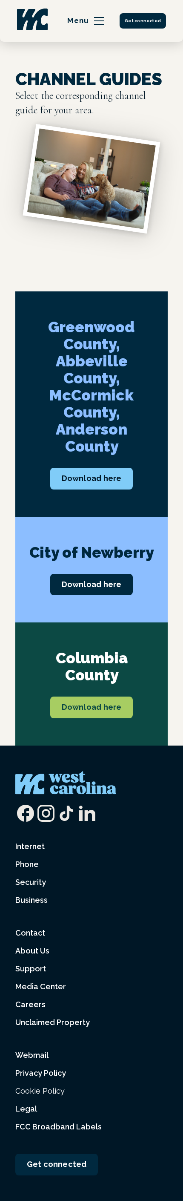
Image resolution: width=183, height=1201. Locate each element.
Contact (30, 932)
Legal (26, 1108)
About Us (32, 950)
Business (31, 900)
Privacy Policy (40, 1073)
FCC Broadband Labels (58, 1126)
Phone (27, 864)
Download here (92, 478)
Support (30, 968)
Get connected (143, 20)
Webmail (32, 1055)
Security (30, 882)
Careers (30, 1004)
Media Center (40, 986)
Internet (30, 846)
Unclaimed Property (52, 1022)
